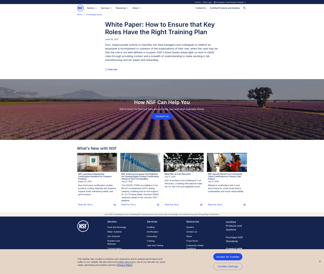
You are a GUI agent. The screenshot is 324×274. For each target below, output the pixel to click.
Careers (198, 2)
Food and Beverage (116, 227)
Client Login (207, 2)
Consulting (152, 236)
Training (151, 241)
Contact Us (191, 231)
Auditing (151, 227)
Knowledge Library (94, 14)
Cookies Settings (228, 266)
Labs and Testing (155, 245)
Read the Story (85, 204)
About (135, 8)
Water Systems (114, 231)
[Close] (320, 261)
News (189, 236)
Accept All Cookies (227, 256)
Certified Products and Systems (234, 225)
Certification (152, 231)
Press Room (192, 241)
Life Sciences (113, 236)
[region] (162, 261)
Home (79, 14)
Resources (121, 8)
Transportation (114, 248)
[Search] (244, 8)
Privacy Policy (125, 265)
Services (105, 8)
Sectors (90, 8)
